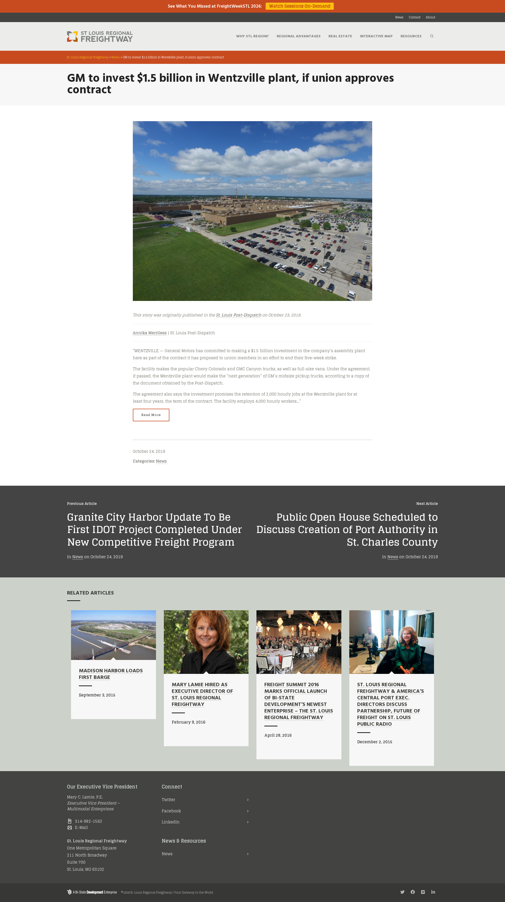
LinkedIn (171, 822)
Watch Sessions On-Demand (299, 6)
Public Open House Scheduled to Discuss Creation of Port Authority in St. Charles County (347, 529)
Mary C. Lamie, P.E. (85, 797)
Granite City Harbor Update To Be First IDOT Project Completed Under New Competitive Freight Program (154, 529)
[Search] (432, 36)
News (161, 461)
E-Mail (81, 827)
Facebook (171, 810)
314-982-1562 (88, 821)
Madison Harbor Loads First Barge (111, 674)
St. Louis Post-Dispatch (238, 315)
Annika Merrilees (150, 332)
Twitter (168, 799)
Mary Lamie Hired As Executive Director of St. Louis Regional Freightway (202, 695)
